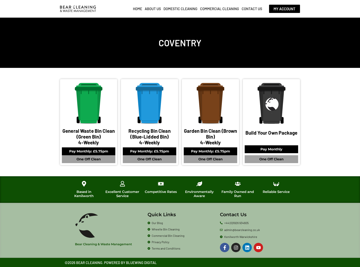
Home (137, 9)
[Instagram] (236, 247)
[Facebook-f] (224, 247)
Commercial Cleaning (219, 9)
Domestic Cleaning (180, 9)
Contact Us (252, 9)
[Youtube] (258, 247)
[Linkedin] (247, 247)
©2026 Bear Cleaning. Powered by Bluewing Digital (111, 262)
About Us (153, 9)
